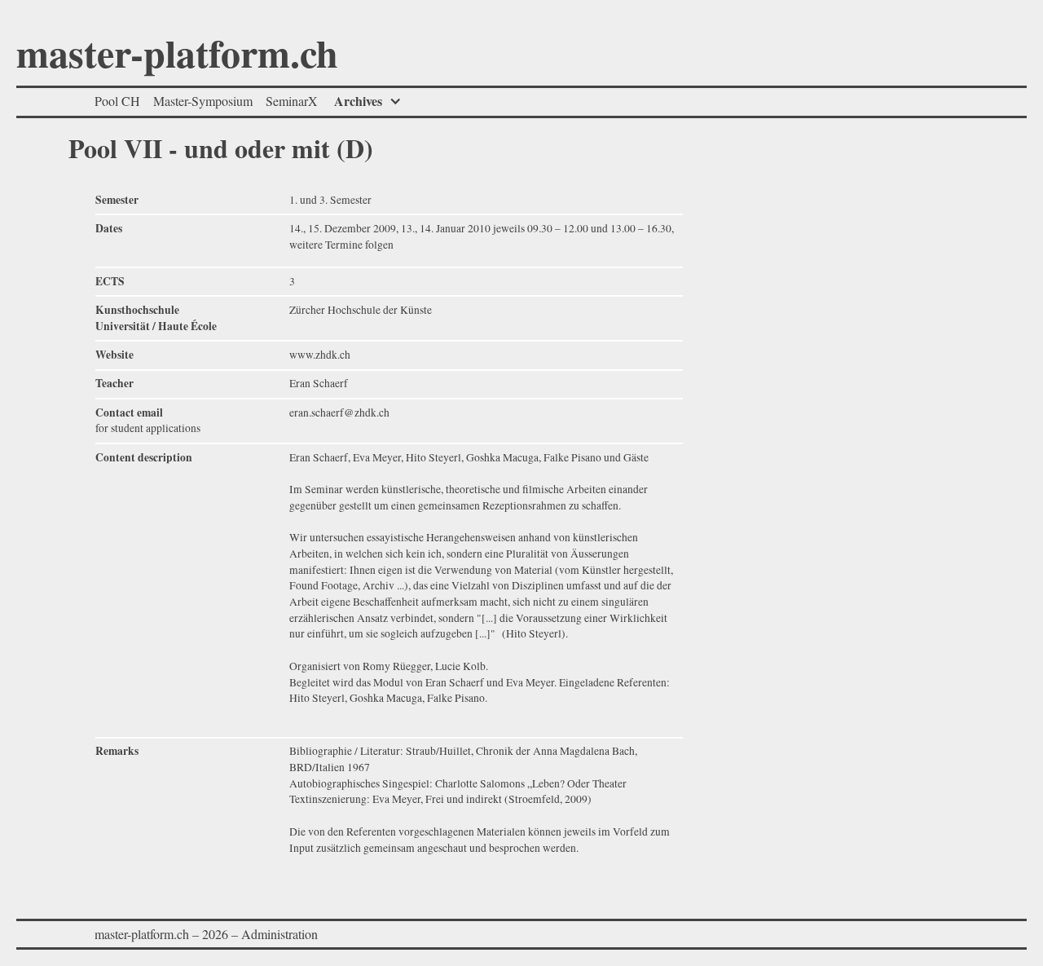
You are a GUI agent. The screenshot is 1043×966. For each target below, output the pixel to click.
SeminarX (292, 100)
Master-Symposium (203, 100)
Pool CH (117, 100)
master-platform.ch (177, 57)
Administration (279, 933)
